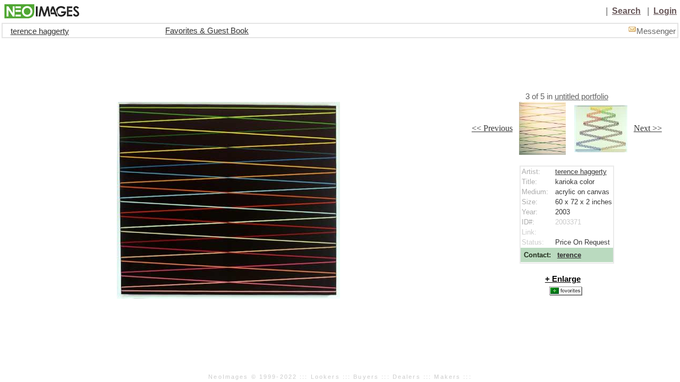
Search (626, 10)
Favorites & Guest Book (207, 31)
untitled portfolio (581, 96)
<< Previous (492, 128)
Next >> (648, 128)
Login (665, 10)
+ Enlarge (563, 279)
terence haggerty (40, 31)
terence (569, 255)
